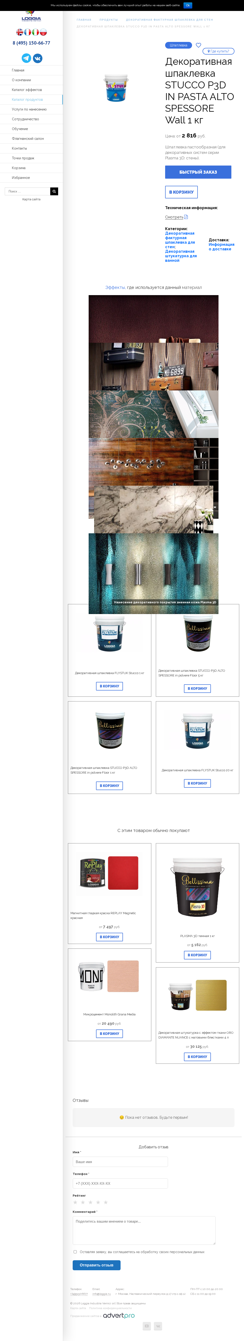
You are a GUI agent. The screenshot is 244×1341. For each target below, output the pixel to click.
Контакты (19, 148)
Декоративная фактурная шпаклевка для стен (169, 19)
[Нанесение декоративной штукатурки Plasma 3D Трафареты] (154, 414)
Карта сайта (31, 199)
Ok (188, 5)
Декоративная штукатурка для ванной (181, 256)
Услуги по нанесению (29, 109)
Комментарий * (85, 1212)
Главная (18, 70)
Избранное (21, 178)
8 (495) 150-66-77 (31, 42)
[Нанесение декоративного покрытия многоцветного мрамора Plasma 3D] (153, 509)
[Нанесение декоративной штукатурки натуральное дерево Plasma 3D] (154, 366)
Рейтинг (79, 1195)
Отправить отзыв (96, 1265)
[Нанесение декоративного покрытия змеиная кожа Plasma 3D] (154, 557)
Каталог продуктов (27, 99)
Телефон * (81, 1174)
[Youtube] (147, 1326)
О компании (21, 80)
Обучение (20, 129)
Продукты (109, 19)
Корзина (18, 168)
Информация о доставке (221, 246)
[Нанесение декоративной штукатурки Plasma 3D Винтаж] (154, 462)
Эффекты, (115, 287)
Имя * (77, 1152)
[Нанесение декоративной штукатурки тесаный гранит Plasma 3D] (154, 319)
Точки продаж (23, 158)
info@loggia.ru (101, 1294)
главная (84, 19)
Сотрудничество (25, 119)
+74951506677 (79, 1294)
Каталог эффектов (27, 90)
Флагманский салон (28, 139)
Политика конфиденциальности (110, 1308)
